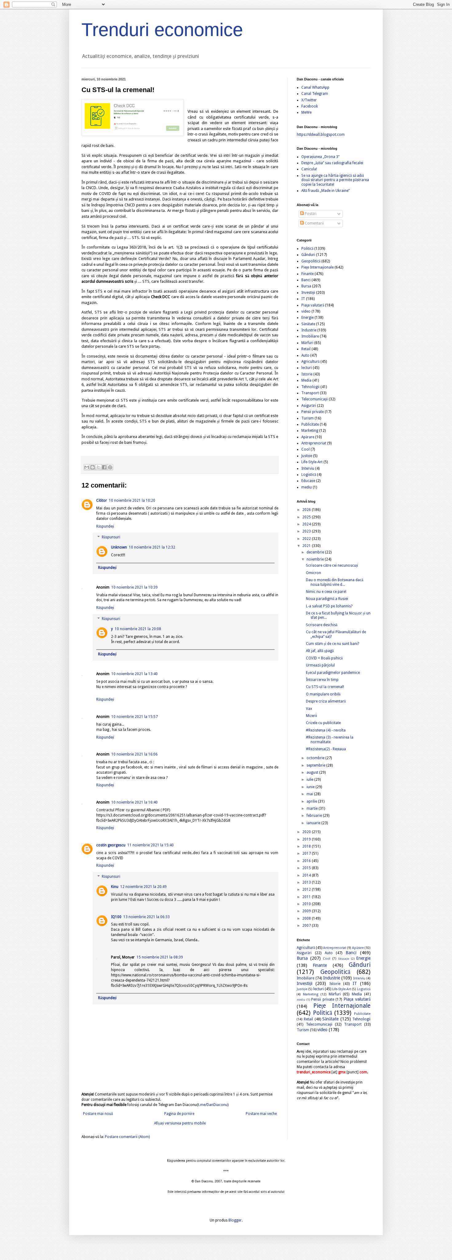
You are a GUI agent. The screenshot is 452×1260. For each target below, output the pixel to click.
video (306, 311)
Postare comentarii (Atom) (127, 1137)
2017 (307, 853)
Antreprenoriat (313, 443)
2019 (307, 839)
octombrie (316, 758)
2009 (307, 911)
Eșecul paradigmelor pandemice (333, 673)
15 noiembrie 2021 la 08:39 (160, 957)
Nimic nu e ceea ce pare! (326, 591)
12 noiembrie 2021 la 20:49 (143, 887)
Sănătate (308, 324)
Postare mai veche (261, 1114)
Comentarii (314, 223)
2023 (307, 531)
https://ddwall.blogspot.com (321, 134)
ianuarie (314, 823)
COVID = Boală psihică (324, 658)
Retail (306, 349)
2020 (307, 832)
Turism (307, 418)
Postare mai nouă (98, 1114)
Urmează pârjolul (320, 665)
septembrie (316, 765)
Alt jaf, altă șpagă (320, 651)
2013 (307, 882)
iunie (311, 787)
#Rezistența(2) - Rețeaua (326, 749)
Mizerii (311, 716)
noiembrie (316, 559)
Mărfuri (307, 343)
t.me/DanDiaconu (213, 1105)
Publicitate (310, 424)
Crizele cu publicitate (323, 723)
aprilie (312, 801)
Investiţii (308, 292)
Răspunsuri (111, 537)
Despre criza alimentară (326, 701)
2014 (307, 875)
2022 (307, 539)
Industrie (308, 330)
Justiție (306, 456)
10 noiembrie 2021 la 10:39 (134, 587)
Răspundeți (105, 526)
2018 (307, 846)
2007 (307, 925)
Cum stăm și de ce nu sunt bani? (332, 644)
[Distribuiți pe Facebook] (104, 467)
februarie (315, 815)
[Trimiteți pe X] (98, 467)
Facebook (309, 106)
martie (313, 808)
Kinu (114, 887)
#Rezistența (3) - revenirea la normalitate (329, 739)
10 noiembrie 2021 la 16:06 (134, 754)
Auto (305, 355)
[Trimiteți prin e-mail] (87, 467)
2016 (307, 861)
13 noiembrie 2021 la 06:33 (146, 917)
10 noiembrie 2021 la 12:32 (152, 547)
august (313, 772)
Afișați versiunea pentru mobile (180, 1123)
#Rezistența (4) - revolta (326, 730)
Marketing (309, 430)
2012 (307, 889)
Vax (309, 709)
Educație (308, 481)
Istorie (306, 374)
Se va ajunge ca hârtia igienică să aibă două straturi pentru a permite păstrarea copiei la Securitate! (335, 180)
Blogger (235, 1220)
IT (303, 299)
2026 (307, 510)
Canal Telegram (314, 93)
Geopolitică (310, 261)
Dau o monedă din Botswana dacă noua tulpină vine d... (334, 582)
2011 (307, 897)
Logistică (308, 474)
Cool (305, 449)
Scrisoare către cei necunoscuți (332, 565)
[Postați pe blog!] (92, 467)
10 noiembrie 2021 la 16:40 (134, 802)
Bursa (306, 286)
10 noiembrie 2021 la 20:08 (138, 629)
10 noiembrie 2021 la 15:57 (134, 717)
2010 (307, 904)
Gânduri (308, 255)
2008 (307, 918)
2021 (307, 546)
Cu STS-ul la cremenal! (325, 687)
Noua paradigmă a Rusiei (327, 599)
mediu (306, 487)
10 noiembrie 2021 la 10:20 (132, 500)
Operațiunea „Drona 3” (320, 157)
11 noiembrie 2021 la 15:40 (150, 845)
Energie (307, 317)
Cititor (101, 500)
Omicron (313, 573)
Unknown (119, 547)
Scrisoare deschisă (321, 625)
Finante (307, 274)
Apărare (307, 437)
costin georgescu (110, 845)
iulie (310, 779)
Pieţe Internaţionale (317, 267)
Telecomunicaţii (314, 399)
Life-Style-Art (312, 462)
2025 (307, 517)
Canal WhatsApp (315, 87)
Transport (310, 393)
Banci (306, 280)
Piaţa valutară (312, 305)
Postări (310, 214)
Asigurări (308, 405)
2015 (307, 868)
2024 (307, 524)
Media (306, 380)
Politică (307, 248)
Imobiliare (310, 336)
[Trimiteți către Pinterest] (110, 467)
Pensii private (312, 412)
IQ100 (116, 917)
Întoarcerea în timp (322, 680)
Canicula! (309, 169)
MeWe (306, 112)
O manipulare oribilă (323, 694)
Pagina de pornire (179, 1114)
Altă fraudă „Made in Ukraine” (325, 190)
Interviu (307, 468)
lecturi (306, 368)
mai (310, 794)
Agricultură (310, 361)
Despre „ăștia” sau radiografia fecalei (332, 163)
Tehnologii (310, 387)
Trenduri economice (162, 29)
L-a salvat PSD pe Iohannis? (329, 606)
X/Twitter (309, 100)
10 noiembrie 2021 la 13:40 (134, 674)
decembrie (316, 552)
